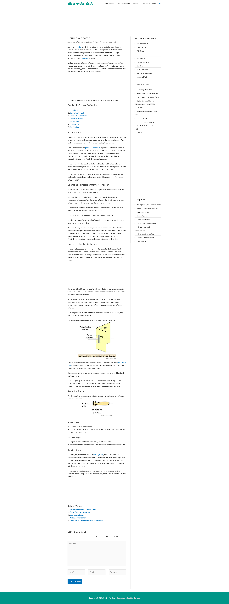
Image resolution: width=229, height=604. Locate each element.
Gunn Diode (141, 55)
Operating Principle (77, 113)
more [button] (154, 3)
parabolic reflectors (92, 148)
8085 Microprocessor (144, 73)
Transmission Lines (143, 62)
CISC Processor (142, 133)
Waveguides (141, 58)
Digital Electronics (124, 3)
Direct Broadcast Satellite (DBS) (148, 97)
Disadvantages (75, 124)
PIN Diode (140, 51)
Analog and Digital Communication (149, 205)
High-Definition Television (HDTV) (149, 93)
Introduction (74, 110)
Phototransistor (142, 44)
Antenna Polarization (78, 518)
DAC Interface (142, 118)
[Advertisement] (114, 20)
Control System (142, 216)
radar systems (98, 455)
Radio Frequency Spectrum (80, 512)
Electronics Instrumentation (141, 3)
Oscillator (140, 66)
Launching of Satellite (144, 90)
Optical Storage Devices (145, 122)
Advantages (74, 121)
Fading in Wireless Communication (83, 509)
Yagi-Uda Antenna (77, 515)
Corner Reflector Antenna (79, 116)
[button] (160, 3)
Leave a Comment (109, 42)
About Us (129, 598)
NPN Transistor (142, 70)
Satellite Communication (145, 238)
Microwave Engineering (145, 234)
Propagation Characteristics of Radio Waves (86, 521)
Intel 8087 (140, 108)
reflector (78, 47)
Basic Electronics (110, 3)
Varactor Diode (142, 77)
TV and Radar (141, 241)
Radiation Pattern (76, 119)
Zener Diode (141, 47)
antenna (85, 58)
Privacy (137, 598)
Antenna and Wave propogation (79, 42)
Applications (74, 127)
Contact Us (121, 598)
